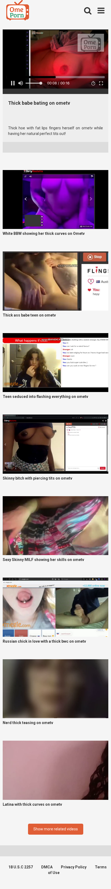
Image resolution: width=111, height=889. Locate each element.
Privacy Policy (73, 867)
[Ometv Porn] (18, 11)
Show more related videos (55, 829)
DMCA (47, 867)
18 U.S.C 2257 (20, 867)
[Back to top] (101, 878)
